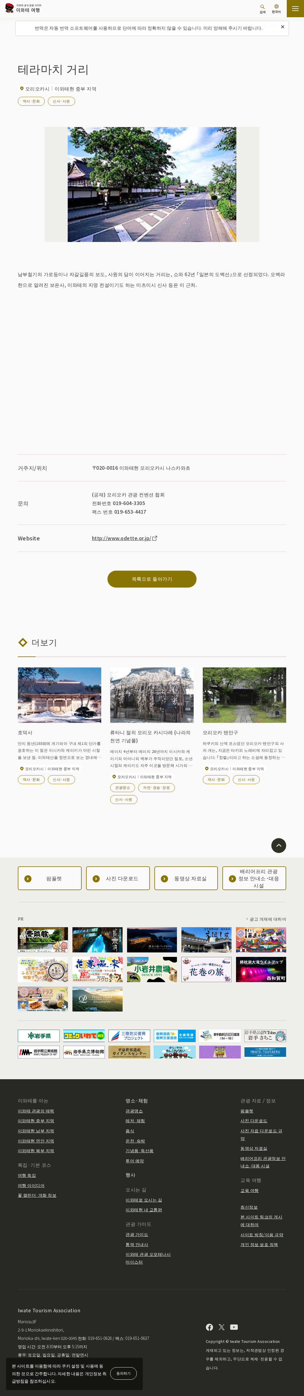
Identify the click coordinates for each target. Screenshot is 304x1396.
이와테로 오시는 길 (144, 1200)
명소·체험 (137, 1100)
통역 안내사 (137, 1244)
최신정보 (249, 1207)
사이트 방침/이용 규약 (261, 1234)
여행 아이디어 (31, 1185)
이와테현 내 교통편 (144, 1210)
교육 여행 (249, 1190)
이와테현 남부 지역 (36, 1131)
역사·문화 (31, 100)
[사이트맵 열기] (295, 8)
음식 (130, 1131)
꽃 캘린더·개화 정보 (37, 1195)
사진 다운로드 (253, 1120)
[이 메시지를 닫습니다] (283, 27)
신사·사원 (61, 100)
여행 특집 (27, 1175)
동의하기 (123, 1373)
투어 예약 (135, 1161)
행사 (130, 1174)
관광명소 (122, 787)
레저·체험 (135, 1120)
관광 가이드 (137, 1234)
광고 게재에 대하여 (268, 919)
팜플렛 (246, 1111)
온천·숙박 (135, 1141)
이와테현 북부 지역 (36, 1150)
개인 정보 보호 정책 (259, 1244)
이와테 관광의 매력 (36, 1111)
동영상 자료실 (253, 1148)
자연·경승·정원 (156, 787)
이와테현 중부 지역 (36, 1120)
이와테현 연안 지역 (36, 1141)
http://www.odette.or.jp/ (121, 538)
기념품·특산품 (139, 1150)
